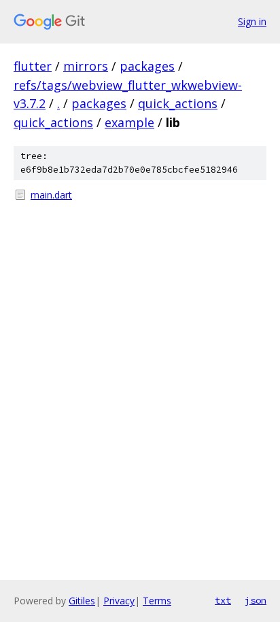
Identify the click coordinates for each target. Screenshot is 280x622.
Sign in (252, 21)
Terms (157, 600)
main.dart (51, 194)
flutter (33, 66)
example (129, 122)
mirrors (85, 66)
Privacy (119, 600)
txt (223, 600)
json (255, 600)
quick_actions (177, 103)
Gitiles (82, 600)
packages (147, 66)
